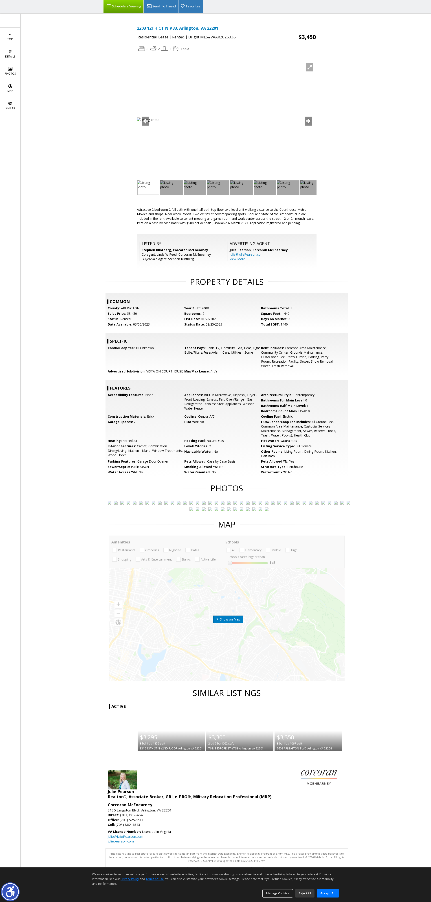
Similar (10, 108)
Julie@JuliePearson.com (247, 254)
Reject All (305, 893)
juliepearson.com (121, 841)
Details (10, 56)
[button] (10, 891)
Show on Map (229, 619)
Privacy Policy (130, 879)
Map (10, 91)
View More (237, 259)
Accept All (327, 893)
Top (10, 39)
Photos (10, 73)
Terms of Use (155, 879)
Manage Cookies (277, 893)
